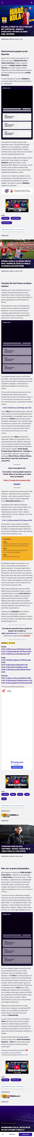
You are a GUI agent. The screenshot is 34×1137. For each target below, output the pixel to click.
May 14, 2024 (24, 1055)
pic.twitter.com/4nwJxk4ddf (11, 1053)
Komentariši (25, 1134)
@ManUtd (22, 1050)
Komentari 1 (12, 1134)
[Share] (3, 1134)
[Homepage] (31, 3)
